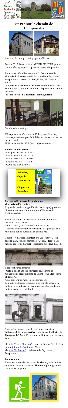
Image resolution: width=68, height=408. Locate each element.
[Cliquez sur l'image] (43, 183)
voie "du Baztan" (17, 350)
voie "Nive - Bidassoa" (20, 344)
